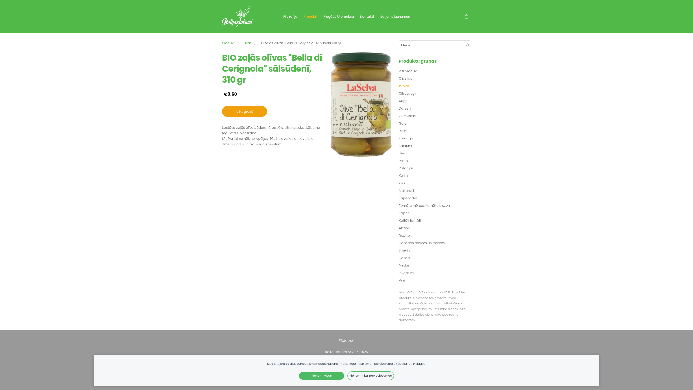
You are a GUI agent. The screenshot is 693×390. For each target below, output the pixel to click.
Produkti (228, 43)
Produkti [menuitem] (310, 16)
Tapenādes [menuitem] (408, 198)
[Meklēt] (468, 45)
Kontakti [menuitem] (367, 16)
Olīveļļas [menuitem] (405, 78)
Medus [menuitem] (404, 265)
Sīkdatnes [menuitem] (346, 340)
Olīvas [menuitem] (404, 86)
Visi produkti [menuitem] (408, 71)
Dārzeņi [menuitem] (405, 108)
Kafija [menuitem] (403, 175)
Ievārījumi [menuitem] (406, 273)
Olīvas (247, 43)
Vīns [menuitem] (402, 280)
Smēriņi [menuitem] (404, 250)
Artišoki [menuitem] (404, 228)
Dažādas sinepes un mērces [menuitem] (422, 243)
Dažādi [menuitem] (404, 258)
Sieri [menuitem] (402, 153)
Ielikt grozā (244, 111)
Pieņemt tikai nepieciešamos (371, 376)
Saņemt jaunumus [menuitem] (395, 16)
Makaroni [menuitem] (406, 190)
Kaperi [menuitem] (404, 213)
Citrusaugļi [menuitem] (407, 93)
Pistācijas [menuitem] (406, 168)
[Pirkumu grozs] (466, 16)
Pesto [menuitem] (403, 161)
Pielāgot (419, 364)
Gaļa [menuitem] (403, 123)
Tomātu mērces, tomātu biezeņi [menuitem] (424, 205)
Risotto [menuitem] (404, 235)
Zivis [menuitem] (402, 183)
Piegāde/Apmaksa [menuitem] (338, 16)
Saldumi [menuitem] (405, 146)
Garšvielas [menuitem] (407, 116)
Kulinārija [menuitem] (406, 138)
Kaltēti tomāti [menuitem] (410, 220)
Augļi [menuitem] (403, 101)
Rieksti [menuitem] (403, 131)
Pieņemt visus (322, 376)
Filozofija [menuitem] (290, 16)
